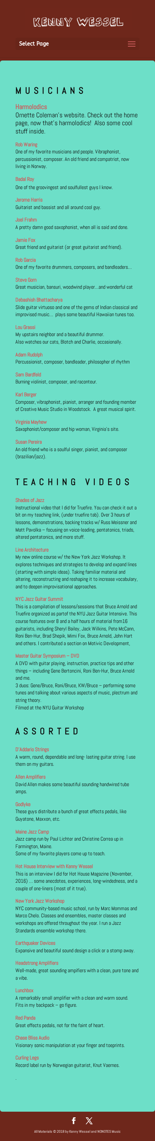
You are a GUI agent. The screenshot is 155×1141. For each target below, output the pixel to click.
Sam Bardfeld (28, 374)
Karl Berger (25, 394)
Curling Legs (27, 1057)
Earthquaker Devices (35, 942)
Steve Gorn (25, 279)
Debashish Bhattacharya (38, 299)
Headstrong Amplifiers (36, 962)
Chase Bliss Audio (32, 1037)
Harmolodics (31, 106)
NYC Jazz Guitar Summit (39, 599)
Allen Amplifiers (30, 776)
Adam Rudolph (29, 354)
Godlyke (22, 804)
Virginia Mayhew (31, 421)
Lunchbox (24, 990)
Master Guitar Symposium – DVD (47, 655)
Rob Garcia (25, 259)
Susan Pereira (28, 441)
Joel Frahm (26, 219)
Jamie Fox (25, 239)
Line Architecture (32, 549)
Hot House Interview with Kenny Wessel (54, 866)
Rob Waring (26, 144)
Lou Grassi (25, 327)
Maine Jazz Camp (32, 831)
